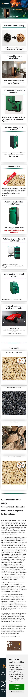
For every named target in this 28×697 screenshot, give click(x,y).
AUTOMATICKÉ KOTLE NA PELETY (14, 352)
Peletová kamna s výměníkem (14, 57)
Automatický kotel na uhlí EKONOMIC (14, 240)
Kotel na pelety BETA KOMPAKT (14, 128)
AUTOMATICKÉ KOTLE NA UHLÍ (14, 387)
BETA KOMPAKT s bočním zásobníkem (14, 91)
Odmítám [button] (16, 688)
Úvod (2, 672)
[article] (14, 48)
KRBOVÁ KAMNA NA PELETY (14, 456)
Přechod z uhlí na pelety (14, 25)
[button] (2, 12)
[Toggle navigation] (24, 3)
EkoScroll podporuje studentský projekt (14, 307)
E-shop (3, 676)
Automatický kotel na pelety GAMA (14, 203)
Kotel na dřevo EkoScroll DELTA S (14, 275)
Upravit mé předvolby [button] (16, 691)
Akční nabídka (14, 166)
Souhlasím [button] (17, 685)
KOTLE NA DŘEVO (14, 422)
